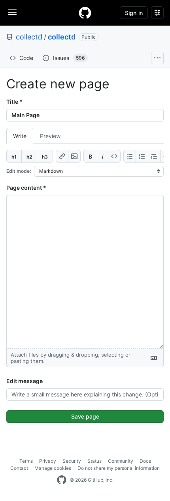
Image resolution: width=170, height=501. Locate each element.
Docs (145, 461)
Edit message (24, 381)
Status (94, 461)
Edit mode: (18, 171)
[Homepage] (85, 12)
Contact (19, 468)
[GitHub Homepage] (61, 480)
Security (71, 461)
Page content (26, 187)
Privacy (47, 461)
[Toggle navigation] (12, 12)
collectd (29, 37)
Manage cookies (52, 468)
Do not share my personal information (118, 468)
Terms (26, 461)
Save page (85, 416)
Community (120, 461)
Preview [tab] (50, 136)
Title (14, 101)
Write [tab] (19, 136)
